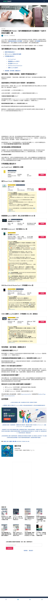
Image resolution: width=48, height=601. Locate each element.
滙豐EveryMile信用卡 (13, 67)
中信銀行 (5, 441)
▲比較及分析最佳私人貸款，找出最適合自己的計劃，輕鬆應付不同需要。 (24, 402)
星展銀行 (11, 441)
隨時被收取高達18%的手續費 (15, 41)
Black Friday (19, 441)
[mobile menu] (44, 1)
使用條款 (26, 550)
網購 (16, 441)
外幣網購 (38, 41)
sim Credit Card (12, 59)
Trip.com (31, 247)
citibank (24, 441)
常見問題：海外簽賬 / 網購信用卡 (12, 70)
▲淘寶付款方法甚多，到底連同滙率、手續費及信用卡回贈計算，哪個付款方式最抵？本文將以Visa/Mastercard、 (23, 424)
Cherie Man (6, 35)
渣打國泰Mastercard (13, 63)
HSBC (28, 441)
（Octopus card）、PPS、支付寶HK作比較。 (24, 426)
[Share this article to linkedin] (30, 599)
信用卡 (8, 441)
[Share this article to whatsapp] (42, 599)
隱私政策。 (31, 550)
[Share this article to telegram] (18, 599)
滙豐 (14, 441)
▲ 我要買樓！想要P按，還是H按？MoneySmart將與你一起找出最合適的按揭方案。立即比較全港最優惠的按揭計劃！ (24, 405)
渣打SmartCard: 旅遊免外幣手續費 (13, 54)
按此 (30, 304)
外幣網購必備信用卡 (9, 56)
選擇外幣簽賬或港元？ (10, 52)
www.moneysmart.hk (10, 395)
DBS (26, 441)
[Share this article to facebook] (6, 599)
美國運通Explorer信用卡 (13, 61)
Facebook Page (41, 394)
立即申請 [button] (42, 189)
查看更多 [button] (42, 174)
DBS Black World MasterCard (15, 65)
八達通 (45, 424)
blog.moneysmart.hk (26, 394)
